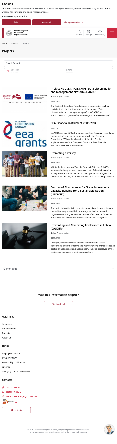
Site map (6, 367)
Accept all (46, 22)
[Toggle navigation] (112, 33)
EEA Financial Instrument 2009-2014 (73, 123)
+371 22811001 (13, 387)
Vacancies (7, 324)
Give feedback (58, 304)
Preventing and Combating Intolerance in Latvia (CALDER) (81, 226)
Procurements (9, 328)
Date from (15, 70)
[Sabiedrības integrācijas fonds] (17, 32)
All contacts (16, 410)
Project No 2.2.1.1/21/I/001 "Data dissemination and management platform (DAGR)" (81, 90)
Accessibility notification (13, 362)
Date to (69, 70)
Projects (6, 333)
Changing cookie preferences (16, 371)
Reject (16, 22)
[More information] (16, 402)
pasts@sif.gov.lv (13, 391)
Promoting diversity (63, 153)
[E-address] (8, 401)
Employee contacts (11, 353)
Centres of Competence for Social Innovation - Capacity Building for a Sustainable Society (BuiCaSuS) (80, 191)
